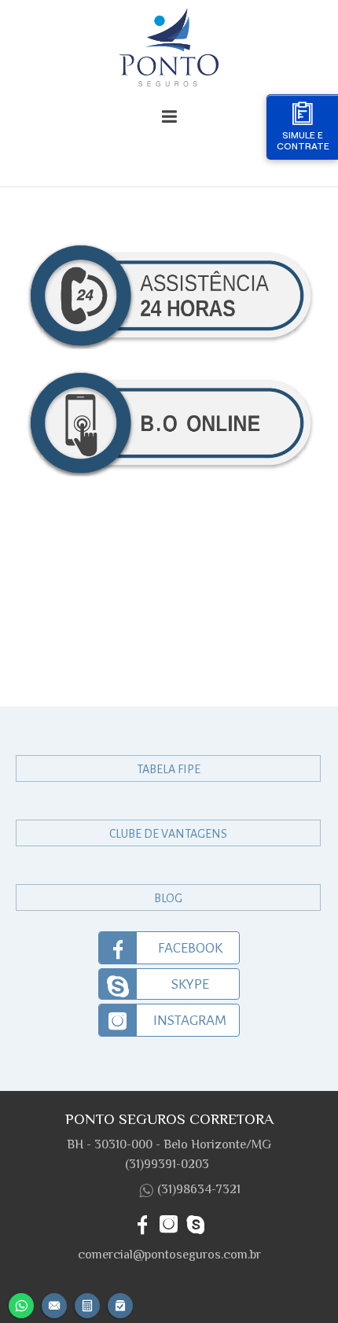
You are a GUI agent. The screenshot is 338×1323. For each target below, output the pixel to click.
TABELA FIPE (168, 769)
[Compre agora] (120, 1303)
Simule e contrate (303, 140)
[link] (169, 947)
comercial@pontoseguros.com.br (169, 1254)
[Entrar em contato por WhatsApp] (21, 1303)
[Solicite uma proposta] (87, 1303)
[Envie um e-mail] (54, 1303)
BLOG (168, 898)
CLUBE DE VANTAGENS (168, 833)
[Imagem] (169, 50)
